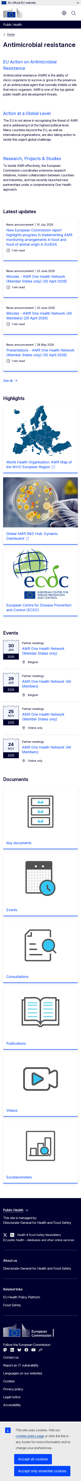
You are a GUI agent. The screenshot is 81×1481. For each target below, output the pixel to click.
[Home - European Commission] (12, 12)
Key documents (18, 843)
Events (11, 910)
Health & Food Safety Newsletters (39, 1235)
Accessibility (12, 1405)
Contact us (11, 1357)
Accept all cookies (33, 1459)
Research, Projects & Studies (32, 158)
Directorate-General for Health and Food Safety (37, 1268)
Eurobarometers (19, 1177)
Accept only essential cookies (42, 1471)
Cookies (9, 1381)
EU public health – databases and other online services (38, 1240)
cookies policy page (30, 1436)
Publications (16, 1043)
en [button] (64, 13)
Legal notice (11, 1397)
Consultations (17, 977)
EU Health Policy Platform (21, 1297)
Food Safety (12, 1305)
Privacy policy (13, 1389)
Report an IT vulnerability (21, 1365)
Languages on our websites (22, 1373)
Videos (11, 1110)
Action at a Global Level (27, 113)
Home (11, 34)
